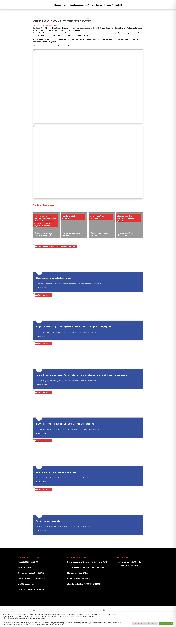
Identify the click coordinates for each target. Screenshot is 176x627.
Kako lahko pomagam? (79, 5)
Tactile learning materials (48, 521)
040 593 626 (39, 578)
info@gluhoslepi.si (26, 584)
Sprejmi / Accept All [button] (166, 623)
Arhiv (50, 216)
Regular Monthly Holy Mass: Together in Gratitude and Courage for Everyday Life (73, 326)
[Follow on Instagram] (79, 593)
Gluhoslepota (59, 5)
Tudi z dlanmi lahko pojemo (99, 234)
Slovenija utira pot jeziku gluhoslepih (43, 234)
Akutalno (37, 216)
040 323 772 (39, 573)
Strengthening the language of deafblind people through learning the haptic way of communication (82, 375)
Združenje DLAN (41, 287)
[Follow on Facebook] (70, 593)
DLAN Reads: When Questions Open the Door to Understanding (65, 424)
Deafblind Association (50, 26)
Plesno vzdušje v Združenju (125, 234)
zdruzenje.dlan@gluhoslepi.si (31, 589)
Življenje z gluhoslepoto (42, 226)
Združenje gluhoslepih (42, 223)
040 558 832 (28, 567)
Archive (44, 216)
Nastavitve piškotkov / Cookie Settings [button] (145, 623)
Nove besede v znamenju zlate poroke (53, 278)
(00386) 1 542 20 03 (29, 562)
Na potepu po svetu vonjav (72, 234)
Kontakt (118, 5)
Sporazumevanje (48, 221)
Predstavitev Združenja (101, 5)
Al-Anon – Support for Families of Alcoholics (56, 472)
